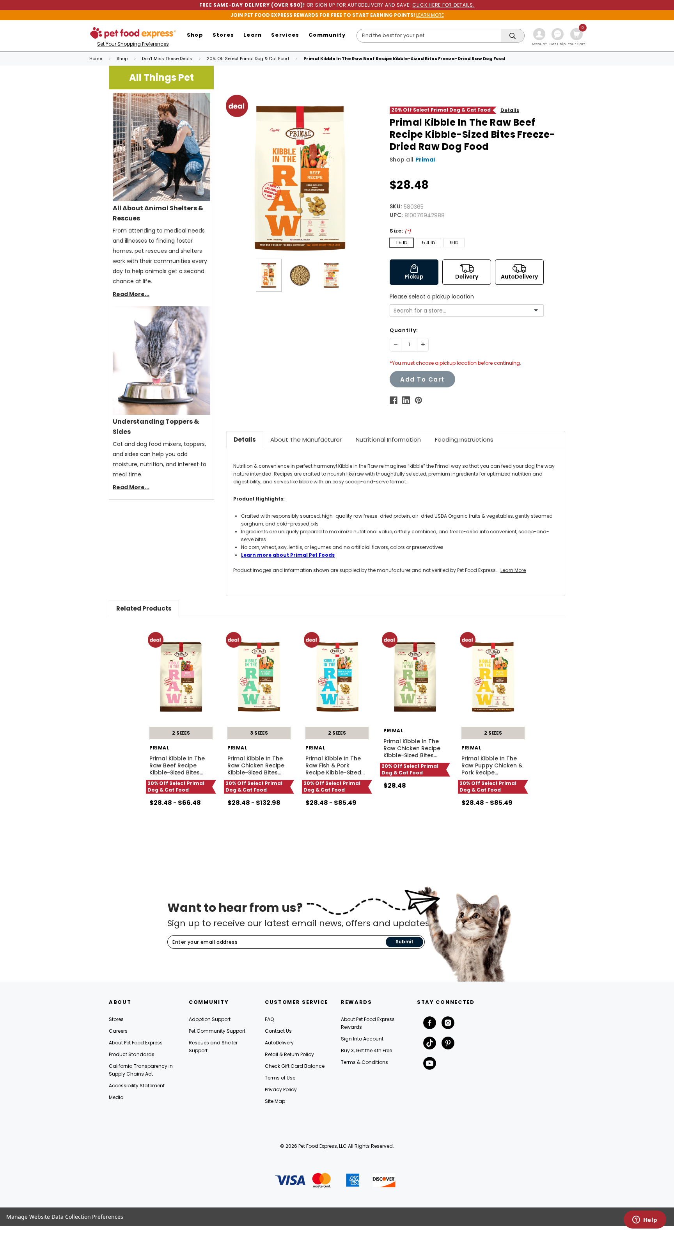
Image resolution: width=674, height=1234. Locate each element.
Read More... (131, 294)
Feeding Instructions (464, 439)
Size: (400, 230)
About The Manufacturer (306, 439)
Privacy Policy (281, 1089)
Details (509, 110)
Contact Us (278, 1031)
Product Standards (131, 1054)
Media (116, 1097)
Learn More (513, 570)
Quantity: (404, 330)
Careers (118, 1031)
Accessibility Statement (137, 1085)
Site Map (275, 1101)
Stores (116, 1019)
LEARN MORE (430, 15)
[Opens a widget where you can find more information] (644, 1220)
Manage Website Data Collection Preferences (64, 1216)
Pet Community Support (217, 1031)
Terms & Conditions (364, 1062)
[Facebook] (393, 400)
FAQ (269, 1019)
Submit (404, 941)
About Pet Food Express (136, 1042)
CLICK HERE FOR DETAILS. (443, 5)
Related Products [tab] (144, 608)
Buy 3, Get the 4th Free (366, 1050)
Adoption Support (210, 1019)
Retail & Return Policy (289, 1054)
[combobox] (464, 311)
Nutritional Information (388, 439)
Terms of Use (280, 1077)
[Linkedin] (406, 400)
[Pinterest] (418, 400)
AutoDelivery (279, 1042)
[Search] (512, 36)
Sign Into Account (362, 1038)
